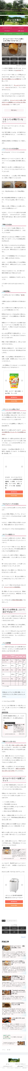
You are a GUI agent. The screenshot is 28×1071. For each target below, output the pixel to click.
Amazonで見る (14, 401)
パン (7, 920)
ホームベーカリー (12, 920)
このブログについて (7, 1066)
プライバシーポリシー (20, 1064)
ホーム (7, 1064)
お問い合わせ (20, 1066)
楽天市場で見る (14, 397)
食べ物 (3, 920)
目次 (12, 110)
